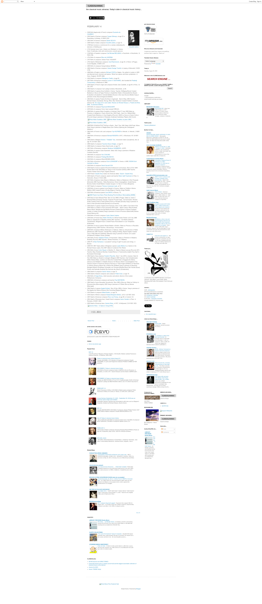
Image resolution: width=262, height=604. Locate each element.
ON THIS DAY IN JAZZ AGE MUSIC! (99, 489)
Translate (158, 64)
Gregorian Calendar (152, 295)
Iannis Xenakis (124, 299)
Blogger (138, 589)
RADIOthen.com (151, 334)
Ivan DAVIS (108, 192)
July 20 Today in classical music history (108, 418)
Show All (138, 512)
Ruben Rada (158, 323)
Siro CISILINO (105, 154)
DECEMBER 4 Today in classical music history (110, 368)
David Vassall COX (107, 165)
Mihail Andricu (106, 292)
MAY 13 (91, 352)
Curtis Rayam (103, 250)
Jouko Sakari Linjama (112, 215)
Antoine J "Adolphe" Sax (108, 139)
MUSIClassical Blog (95, 501)
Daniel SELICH (111, 40)
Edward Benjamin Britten (113, 294)
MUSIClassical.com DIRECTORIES (98, 561)
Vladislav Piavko (103, 237)
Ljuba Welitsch (121, 246)
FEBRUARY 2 (101, 428)
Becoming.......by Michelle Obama (106, 521)
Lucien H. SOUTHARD (114, 80)
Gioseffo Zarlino (134, 47)
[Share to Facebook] (98, 312)
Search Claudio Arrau (126, 173)
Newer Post (91, 321)
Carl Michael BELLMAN (114, 53)
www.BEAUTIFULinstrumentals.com (156, 175)
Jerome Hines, (109, 303)
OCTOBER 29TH (102, 491)
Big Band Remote (151, 217)
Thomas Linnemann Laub (109, 186)
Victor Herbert (158, 191)
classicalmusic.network (96, 465)
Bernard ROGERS (112, 135)
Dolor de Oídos (102, 546)
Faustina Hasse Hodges (109, 144)
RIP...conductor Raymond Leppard (106, 503)
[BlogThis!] (94, 312)
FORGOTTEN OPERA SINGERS (98, 453)
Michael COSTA (111, 72)
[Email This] (92, 312)
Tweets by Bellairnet (149, 125)
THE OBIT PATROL (151, 322)
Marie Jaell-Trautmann (125, 176)
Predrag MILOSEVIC (107, 157)
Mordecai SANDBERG (114, 148)
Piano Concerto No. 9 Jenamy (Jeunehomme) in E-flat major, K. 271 (162, 364)
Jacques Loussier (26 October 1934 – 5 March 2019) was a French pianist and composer (162, 205)
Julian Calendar (151, 297)
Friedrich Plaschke (109, 256)
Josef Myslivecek (113, 62)
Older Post (136, 321)
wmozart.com (150, 361)
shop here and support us (161, 235)
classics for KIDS (93, 567)
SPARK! (148, 133)
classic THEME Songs (95, 569)
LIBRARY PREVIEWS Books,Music (99, 520)
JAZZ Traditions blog (152, 202)
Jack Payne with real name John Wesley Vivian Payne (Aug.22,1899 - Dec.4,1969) (162, 378)
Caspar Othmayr (112, 36)
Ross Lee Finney (113, 297)
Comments (166, 432)
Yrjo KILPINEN (116, 131)
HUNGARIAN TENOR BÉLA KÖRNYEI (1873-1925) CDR (112, 454)
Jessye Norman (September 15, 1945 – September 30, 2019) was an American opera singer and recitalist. (116, 399)
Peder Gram (119, 274)
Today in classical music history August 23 (108, 358)
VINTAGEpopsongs (152, 375)
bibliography (151, 290)
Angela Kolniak (105, 288)
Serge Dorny (98, 276)
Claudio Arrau (99, 173)
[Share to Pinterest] (100, 312)
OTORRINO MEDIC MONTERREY (98, 544)
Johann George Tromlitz (114, 68)
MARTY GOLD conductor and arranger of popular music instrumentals (162, 178)
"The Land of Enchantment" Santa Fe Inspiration (110, 533)
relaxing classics (151, 347)
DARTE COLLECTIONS (96, 532)
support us (149, 234)
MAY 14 (99, 408)
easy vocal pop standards (153, 145)
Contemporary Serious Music (155, 158)
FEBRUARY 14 (101, 388)
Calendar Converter (156, 298)
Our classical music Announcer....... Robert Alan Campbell (112, 466)
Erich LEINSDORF (112, 161)
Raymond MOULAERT (108, 107)
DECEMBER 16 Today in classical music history (110, 378)
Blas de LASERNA (107, 57)
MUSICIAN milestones (152, 107)
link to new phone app (95, 344)
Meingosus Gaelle (107, 78)
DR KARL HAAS (101, 438)
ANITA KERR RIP (159, 108)
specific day (165, 406)
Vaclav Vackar (106, 271)
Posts (164, 429)
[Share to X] (96, 312)
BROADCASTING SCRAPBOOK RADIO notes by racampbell (106, 477)
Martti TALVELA (108, 218)
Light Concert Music (152, 190)
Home (114, 321)
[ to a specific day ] (151, 314)
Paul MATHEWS (120, 280)
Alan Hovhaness (99, 242)
